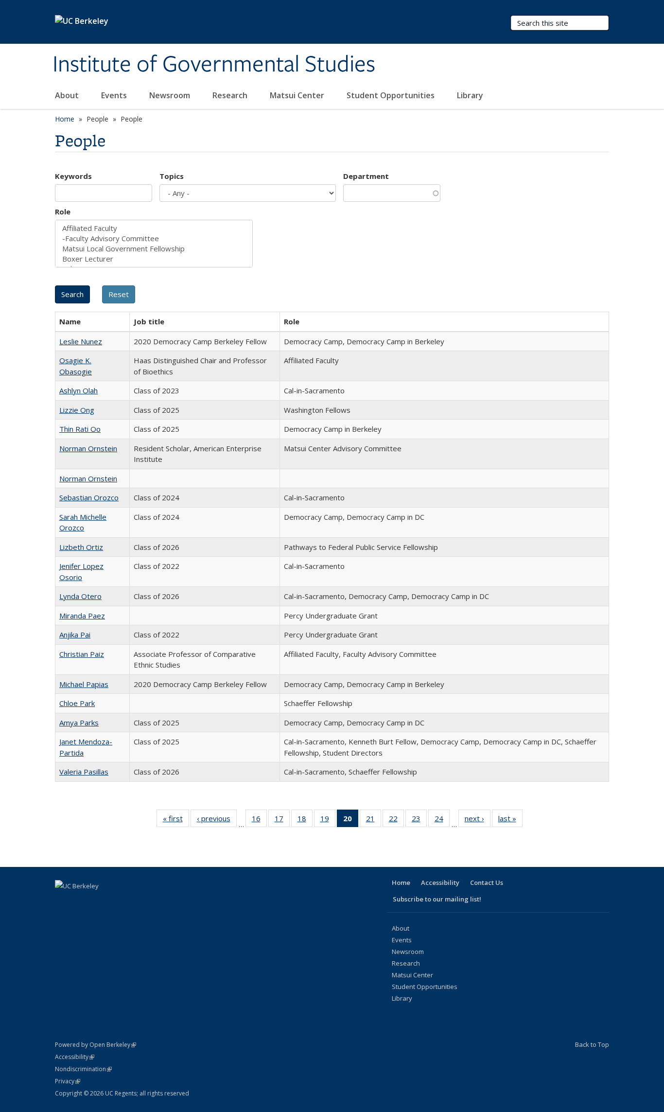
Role (62, 211)
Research (230, 95)
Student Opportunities (392, 95)
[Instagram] (139, 902)
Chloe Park (77, 703)
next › (477, 820)
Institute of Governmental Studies (213, 64)
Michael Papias (83, 684)
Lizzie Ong (76, 410)
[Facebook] (64, 902)
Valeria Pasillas (83, 772)
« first (176, 820)
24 (442, 820)
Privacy (67, 1081)
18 (305, 820)
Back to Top (592, 1044)
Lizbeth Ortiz (81, 547)
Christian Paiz (81, 654)
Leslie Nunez (80, 341)
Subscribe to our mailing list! (437, 899)
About (68, 95)
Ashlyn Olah (78, 390)
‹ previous (217, 820)
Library (471, 95)
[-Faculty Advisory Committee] (153, 238)
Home (64, 119)
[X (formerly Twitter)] (83, 902)
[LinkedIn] (101, 902)
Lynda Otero (80, 596)
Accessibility (440, 882)
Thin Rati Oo (80, 429)
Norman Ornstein (88, 448)
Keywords (73, 176)
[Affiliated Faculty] (153, 228)
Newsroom (170, 95)
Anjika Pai (74, 634)
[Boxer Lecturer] (153, 259)
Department (366, 176)
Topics (171, 176)
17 (282, 820)
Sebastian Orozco (89, 497)
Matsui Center (298, 95)
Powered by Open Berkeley (95, 1045)
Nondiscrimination (83, 1069)
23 (419, 820)
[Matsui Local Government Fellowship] (153, 249)
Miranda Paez (82, 615)
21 (373, 820)
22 (396, 820)
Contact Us (486, 882)
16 (259, 820)
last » (510, 820)
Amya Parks (79, 722)
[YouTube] (120, 902)
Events (115, 95)
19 (327, 820)
